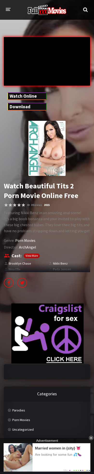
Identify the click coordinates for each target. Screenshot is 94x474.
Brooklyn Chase (20, 263)
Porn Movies (25, 240)
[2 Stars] (10, 205)
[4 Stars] (19, 205)
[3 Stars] (15, 205)
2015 (47, 205)
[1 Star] (6, 205)
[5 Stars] (23, 205)
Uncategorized (23, 429)
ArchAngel (27, 247)
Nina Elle (14, 269)
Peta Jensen (62, 269)
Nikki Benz (60, 263)
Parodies (18, 410)
